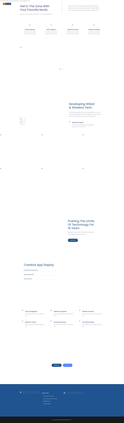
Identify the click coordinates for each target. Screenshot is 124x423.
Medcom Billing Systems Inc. (66, 419)
